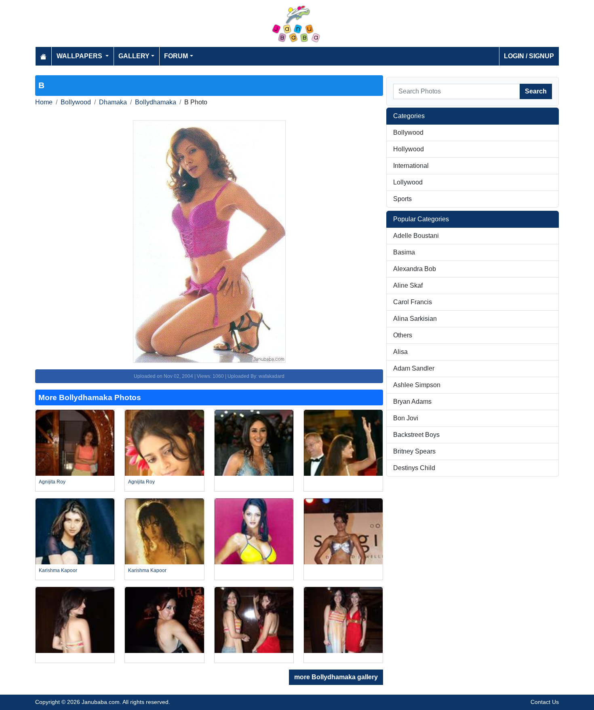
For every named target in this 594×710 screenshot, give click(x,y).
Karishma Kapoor (58, 570)
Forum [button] (176, 56)
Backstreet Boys (416, 434)
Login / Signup (529, 56)
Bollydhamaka (155, 102)
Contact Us (545, 702)
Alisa (400, 351)
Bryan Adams (412, 401)
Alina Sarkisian (415, 318)
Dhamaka (113, 102)
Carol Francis (412, 302)
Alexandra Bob (414, 268)
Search (536, 91)
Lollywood (408, 182)
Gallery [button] (134, 56)
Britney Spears (414, 451)
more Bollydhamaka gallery (336, 677)
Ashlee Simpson (416, 384)
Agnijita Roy (52, 482)
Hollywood (408, 149)
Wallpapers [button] (80, 56)
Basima (404, 252)
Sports (402, 198)
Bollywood (76, 102)
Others (402, 335)
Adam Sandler (413, 368)
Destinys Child (414, 467)
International (411, 165)
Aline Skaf (408, 285)
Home (44, 102)
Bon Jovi (405, 418)
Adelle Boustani (416, 235)
